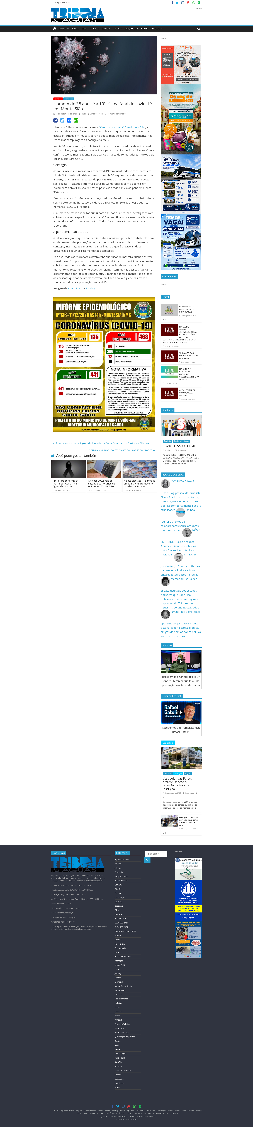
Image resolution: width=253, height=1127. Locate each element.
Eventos (106, 28)
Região (187, 773)
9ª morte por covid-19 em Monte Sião (122, 127)
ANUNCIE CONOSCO (143, 1113)
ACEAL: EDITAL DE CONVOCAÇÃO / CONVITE (187, 393)
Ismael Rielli (120, 965)
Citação (118, 889)
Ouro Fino (119, 1011)
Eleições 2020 (120, 918)
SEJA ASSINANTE (158, 1113)
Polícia (75, 28)
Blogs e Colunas (121, 876)
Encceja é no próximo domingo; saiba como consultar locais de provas (188, 821)
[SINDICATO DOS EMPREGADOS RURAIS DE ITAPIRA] (169, 352)
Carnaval (118, 885)
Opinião (118, 1007)
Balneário (119, 872)
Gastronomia (120, 948)
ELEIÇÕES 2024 (131, 28)
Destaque (167, 773)
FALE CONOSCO (172, 1113)
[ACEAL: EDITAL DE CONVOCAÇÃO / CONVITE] (169, 389)
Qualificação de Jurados (125, 1036)
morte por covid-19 (118, 114)
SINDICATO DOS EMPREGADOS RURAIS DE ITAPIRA (189, 355)
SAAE (117, 1045)
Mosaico (118, 994)
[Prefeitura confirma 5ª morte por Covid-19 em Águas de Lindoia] (68, 462)
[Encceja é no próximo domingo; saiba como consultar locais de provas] (169, 816)
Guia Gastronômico (123, 956)
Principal (118, 1020)
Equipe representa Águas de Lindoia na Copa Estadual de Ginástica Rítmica (101, 443)
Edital (117, 28)
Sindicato (167, 441)
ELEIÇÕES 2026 (121, 927)
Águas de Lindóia (122, 859)
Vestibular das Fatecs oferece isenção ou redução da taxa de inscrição (177, 783)
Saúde (117, 1049)
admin (83, 114)
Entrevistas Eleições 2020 (125, 931)
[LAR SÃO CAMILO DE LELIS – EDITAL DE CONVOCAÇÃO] (169, 306)
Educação (178, 773)
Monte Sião (69, 99)
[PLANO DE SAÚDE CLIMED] (181, 417)
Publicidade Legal (122, 1032)
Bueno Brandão (121, 880)
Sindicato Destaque (181, 441)
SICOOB (118, 1062)
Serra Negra (120, 1058)
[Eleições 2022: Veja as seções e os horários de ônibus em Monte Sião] (104, 462)
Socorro (118, 1074)
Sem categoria (121, 1053)
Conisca (118, 893)
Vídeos (117, 1087)
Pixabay (90, 288)
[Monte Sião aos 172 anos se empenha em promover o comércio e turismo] (140, 462)
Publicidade (119, 1028)
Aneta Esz (74, 288)
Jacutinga (118, 973)
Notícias (118, 1003)
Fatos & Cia (120, 944)
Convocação (120, 897)
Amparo (118, 863)
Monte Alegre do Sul (123, 986)
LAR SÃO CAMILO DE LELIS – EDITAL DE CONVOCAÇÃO (188, 309)
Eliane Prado (189, 793)
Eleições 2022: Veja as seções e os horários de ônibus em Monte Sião (101, 483)
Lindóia (118, 977)
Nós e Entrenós (121, 998)
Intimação (119, 960)
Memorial (119, 982)
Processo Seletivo (122, 1024)
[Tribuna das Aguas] (54, 29)
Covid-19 (58, 99)
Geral (84, 28)
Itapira (117, 969)
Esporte (95, 28)
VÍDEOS (144, 28)
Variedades (119, 1083)
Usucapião (119, 1079)
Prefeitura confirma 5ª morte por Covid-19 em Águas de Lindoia (66, 483)
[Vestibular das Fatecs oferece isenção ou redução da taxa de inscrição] (181, 749)
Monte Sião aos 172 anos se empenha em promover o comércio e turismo (139, 483)
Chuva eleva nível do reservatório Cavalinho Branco (122, 450)
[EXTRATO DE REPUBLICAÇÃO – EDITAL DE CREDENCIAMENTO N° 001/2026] (169, 368)
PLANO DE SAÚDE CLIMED (180, 446)
